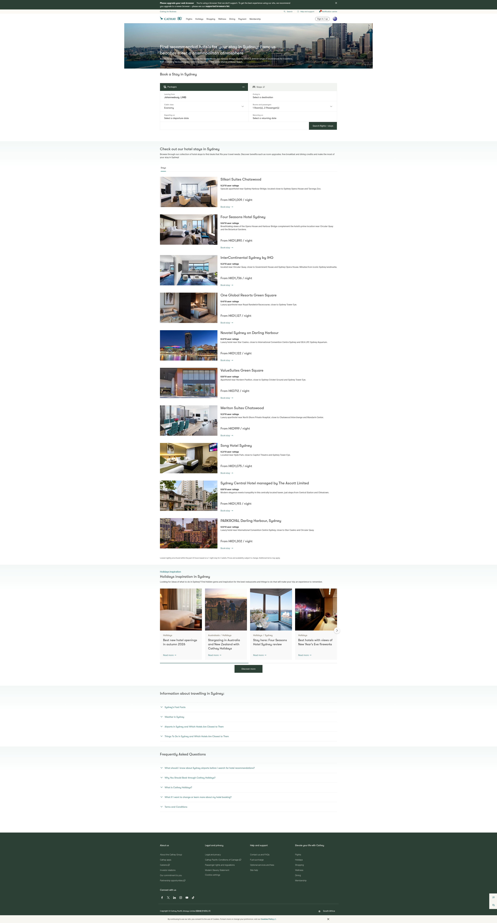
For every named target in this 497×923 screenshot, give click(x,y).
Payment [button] (242, 19)
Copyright (164, 911)
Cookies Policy (267, 919)
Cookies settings (212, 875)
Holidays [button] (199, 19)
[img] (336, 3)
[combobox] (204, 97)
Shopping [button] (210, 19)
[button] (328, 919)
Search (290, 11)
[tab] (163, 168)
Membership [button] (255, 19)
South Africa (329, 911)
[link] (188, 192)
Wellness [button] (222, 19)
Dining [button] (232, 19)
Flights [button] (189, 19)
